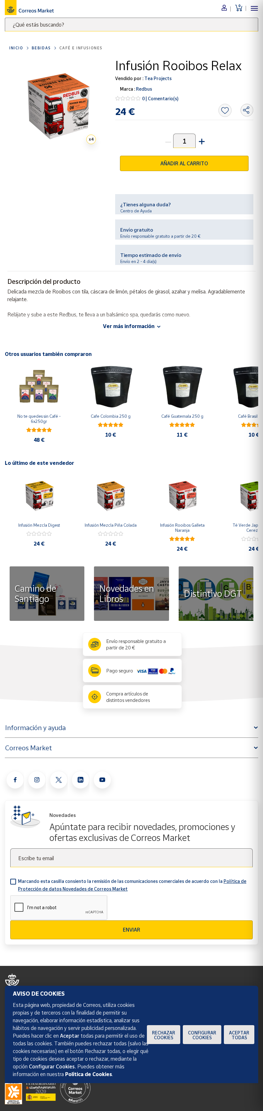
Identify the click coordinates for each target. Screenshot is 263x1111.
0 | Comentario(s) (160, 98)
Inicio (16, 47)
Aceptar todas (239, 1035)
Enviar (131, 929)
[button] (201, 140)
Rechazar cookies (163, 1035)
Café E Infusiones (81, 47)
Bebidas (41, 47)
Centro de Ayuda (136, 210)
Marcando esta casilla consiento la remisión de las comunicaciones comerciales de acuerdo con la (132, 885)
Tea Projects (157, 78)
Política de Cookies (88, 1074)
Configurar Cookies (202, 1035)
